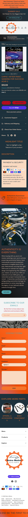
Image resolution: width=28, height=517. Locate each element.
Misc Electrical (17, 499)
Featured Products (14, 505)
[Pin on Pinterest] (15, 135)
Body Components (19, 418)
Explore (6, 292)
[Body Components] (19, 408)
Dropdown (5, 361)
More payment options (14, 112)
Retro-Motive (5, 74)
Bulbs (3, 499)
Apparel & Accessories (7, 418)
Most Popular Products (17, 503)
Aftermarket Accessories (18, 500)
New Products (5, 505)
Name (3, 338)
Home (3, 43)
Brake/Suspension (6, 503)
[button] (25, 27)
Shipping (4, 88)
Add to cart (19, 102)
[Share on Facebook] (11, 135)
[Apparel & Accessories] (7, 408)
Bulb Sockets (9, 499)
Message (4, 369)
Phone (3, 353)
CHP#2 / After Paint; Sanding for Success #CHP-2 (14, 44)
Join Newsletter (14, 18)
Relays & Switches (6, 500)
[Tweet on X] (8, 135)
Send (14, 388)
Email (3, 346)
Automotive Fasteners (7, 502)
